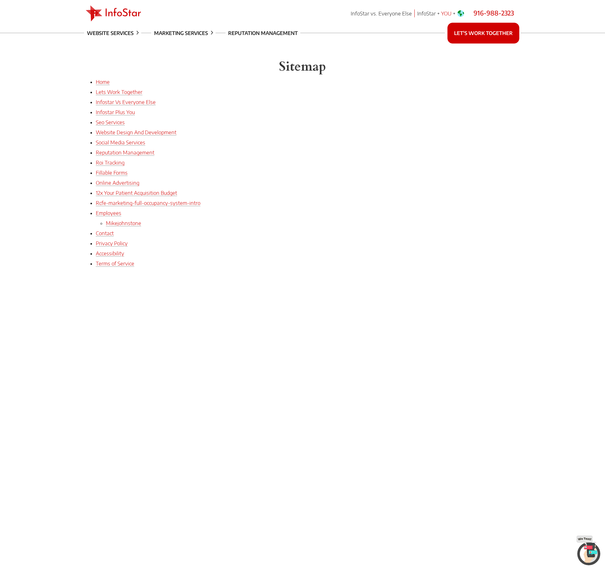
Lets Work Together (119, 92)
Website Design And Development (136, 132)
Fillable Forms (112, 173)
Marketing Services (181, 33)
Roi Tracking (110, 163)
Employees (108, 213)
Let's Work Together (483, 33)
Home (103, 82)
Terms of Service (115, 263)
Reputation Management (263, 33)
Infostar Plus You (115, 112)
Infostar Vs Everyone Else (126, 102)
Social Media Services (120, 142)
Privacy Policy (112, 243)
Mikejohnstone (123, 223)
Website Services (111, 33)
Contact (105, 233)
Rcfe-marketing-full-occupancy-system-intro (148, 203)
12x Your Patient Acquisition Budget (136, 193)
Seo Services (110, 122)
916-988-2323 (494, 13)
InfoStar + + (437, 13)
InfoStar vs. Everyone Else (381, 13)
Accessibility (110, 253)
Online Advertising (117, 183)
